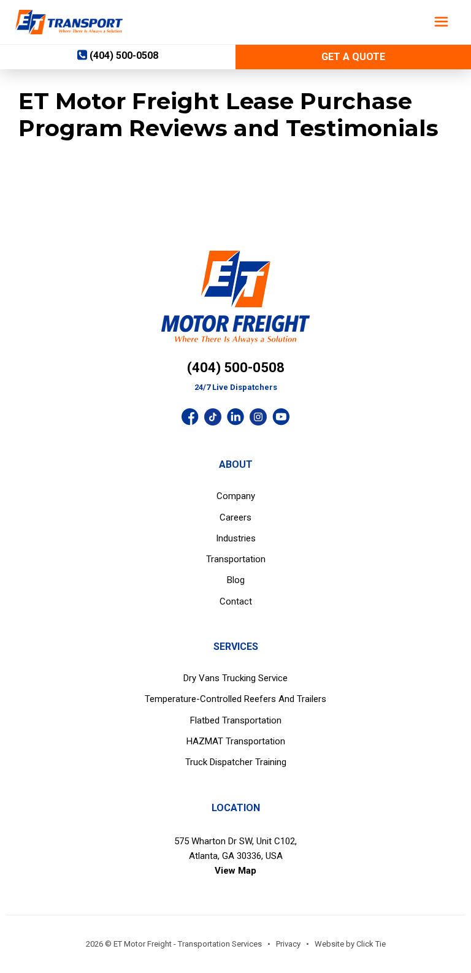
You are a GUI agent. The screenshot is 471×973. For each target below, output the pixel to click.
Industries (236, 538)
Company (235, 496)
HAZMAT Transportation (235, 741)
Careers (235, 517)
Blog (236, 580)
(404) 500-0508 (236, 367)
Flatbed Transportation (235, 720)
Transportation (236, 559)
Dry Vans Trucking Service (235, 678)
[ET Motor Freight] (69, 22)
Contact (236, 601)
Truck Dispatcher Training (235, 762)
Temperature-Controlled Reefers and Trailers (235, 698)
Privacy (288, 943)
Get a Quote (353, 57)
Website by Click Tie (350, 943)
